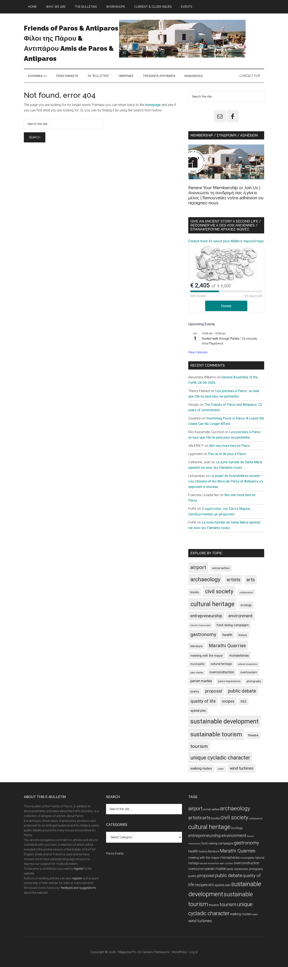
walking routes (201, 768)
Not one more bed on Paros (229, 446)
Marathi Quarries (227, 645)
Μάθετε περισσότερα (247, 241)
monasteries (239, 656)
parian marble (201, 681)
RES (243, 701)
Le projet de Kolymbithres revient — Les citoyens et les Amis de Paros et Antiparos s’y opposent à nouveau (225, 481)
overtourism (248, 672)
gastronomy (203, 634)
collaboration (246, 592)
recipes (228, 701)
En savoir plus (219, 241)
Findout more (198, 241)
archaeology (205, 579)
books (194, 592)
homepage (153, 105)
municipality (197, 664)
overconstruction (221, 672)
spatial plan (198, 711)
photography (254, 681)
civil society (219, 591)
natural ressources (247, 664)
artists (233, 579)
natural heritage (221, 664)
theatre (253, 735)
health (227, 635)
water (221, 768)
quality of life (203, 701)
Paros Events (115, 853)
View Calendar (198, 352)
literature (196, 646)
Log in (193, 952)
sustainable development (224, 721)
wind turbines (241, 768)
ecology (246, 605)
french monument (200, 625)
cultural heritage (212, 604)
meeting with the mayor (206, 656)
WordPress (179, 952)
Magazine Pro (127, 952)
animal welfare (221, 568)
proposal (213, 691)
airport (198, 567)
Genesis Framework (155, 952)
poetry (194, 691)
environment (240, 615)
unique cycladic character (220, 758)
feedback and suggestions (78, 887)
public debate (242, 691)
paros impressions (229, 681)
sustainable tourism (216, 734)
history (242, 635)
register (78, 868)
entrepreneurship (206, 615)
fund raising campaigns (233, 625)
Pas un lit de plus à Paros (227, 454)
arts (250, 579)
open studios (196, 672)
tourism (199, 746)
